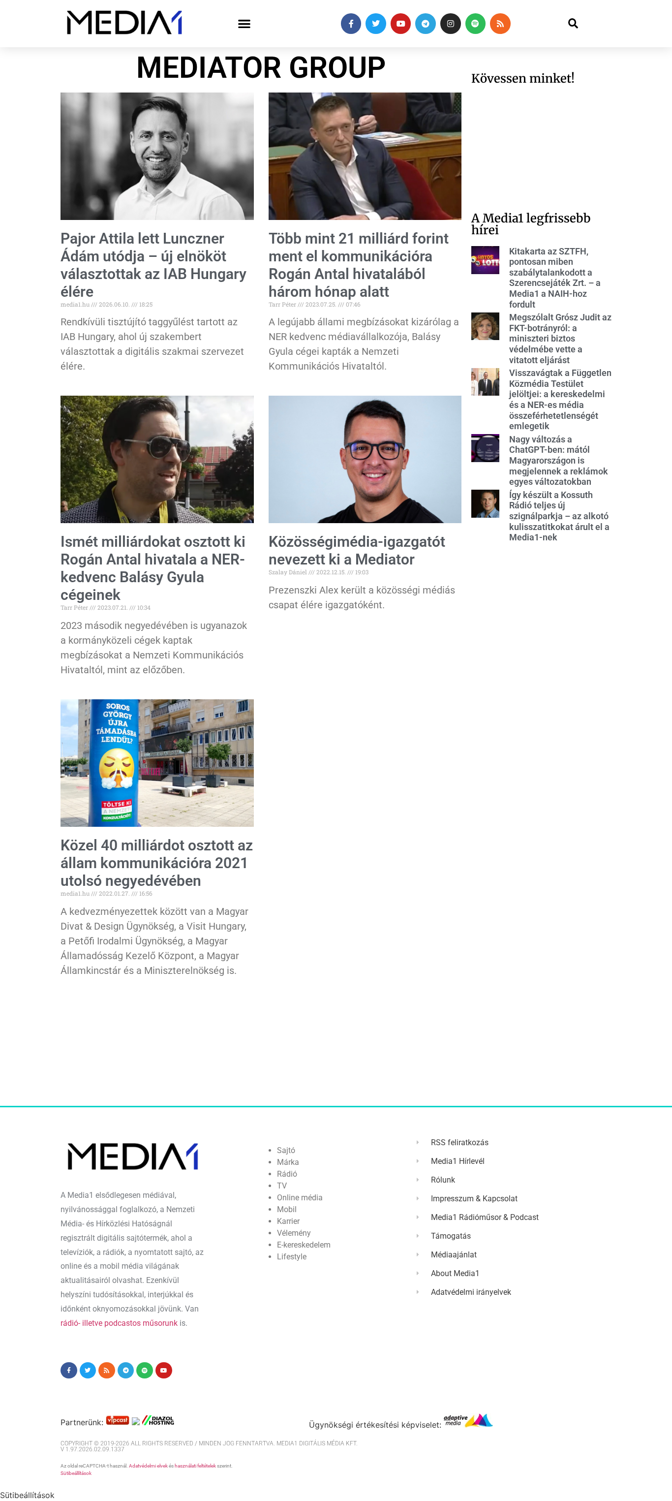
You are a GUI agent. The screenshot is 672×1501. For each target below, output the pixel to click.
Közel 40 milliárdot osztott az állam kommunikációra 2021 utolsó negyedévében (157, 863)
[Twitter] (376, 23)
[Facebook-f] (351, 23)
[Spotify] (475, 23)
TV (282, 1185)
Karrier (288, 1221)
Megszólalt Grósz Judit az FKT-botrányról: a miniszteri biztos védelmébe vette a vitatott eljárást (560, 338)
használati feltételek (195, 1466)
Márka (288, 1162)
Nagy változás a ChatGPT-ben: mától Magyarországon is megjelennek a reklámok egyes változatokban (558, 460)
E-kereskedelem (304, 1245)
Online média (300, 1197)
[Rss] (500, 23)
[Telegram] (425, 23)
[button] (244, 24)
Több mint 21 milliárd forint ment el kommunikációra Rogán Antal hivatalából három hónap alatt (359, 265)
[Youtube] (401, 23)
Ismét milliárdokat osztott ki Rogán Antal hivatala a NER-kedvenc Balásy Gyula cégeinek (153, 568)
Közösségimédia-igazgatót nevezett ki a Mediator (357, 550)
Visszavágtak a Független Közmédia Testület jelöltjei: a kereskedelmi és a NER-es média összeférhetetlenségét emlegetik (560, 399)
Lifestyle (291, 1256)
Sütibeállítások (76, 1473)
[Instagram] (450, 23)
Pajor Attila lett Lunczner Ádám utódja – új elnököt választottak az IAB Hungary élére (153, 265)
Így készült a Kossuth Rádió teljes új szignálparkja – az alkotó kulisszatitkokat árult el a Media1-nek (559, 516)
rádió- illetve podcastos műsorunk (119, 1323)
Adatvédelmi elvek (148, 1466)
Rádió (287, 1174)
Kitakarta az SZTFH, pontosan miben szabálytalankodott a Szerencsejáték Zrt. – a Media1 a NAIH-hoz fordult (555, 278)
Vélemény (294, 1233)
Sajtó (286, 1150)
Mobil (287, 1209)
